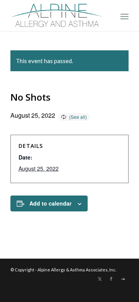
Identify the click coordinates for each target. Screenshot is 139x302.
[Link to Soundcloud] (123, 279)
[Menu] (124, 15)
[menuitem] (124, 15)
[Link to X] (99, 279)
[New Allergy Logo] (57, 15)
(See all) (78, 116)
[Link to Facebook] (111, 279)
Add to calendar (50, 203)
